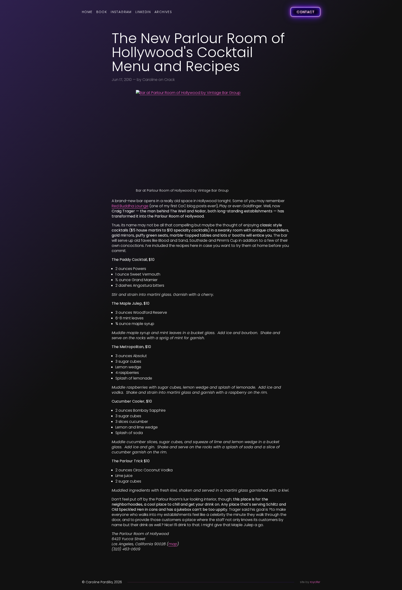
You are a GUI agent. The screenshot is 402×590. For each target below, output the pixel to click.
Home (87, 12)
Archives (163, 12)
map (172, 544)
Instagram (121, 12)
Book (101, 12)
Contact (305, 12)
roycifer (315, 582)
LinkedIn (143, 12)
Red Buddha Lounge (130, 206)
